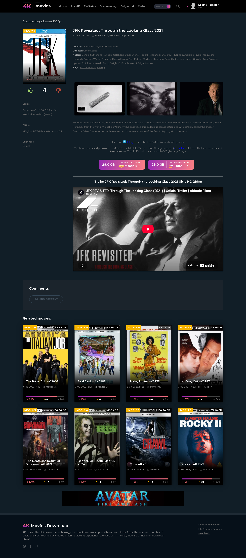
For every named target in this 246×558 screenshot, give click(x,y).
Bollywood (127, 6)
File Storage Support (210, 529)
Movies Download (49, 525)
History (101, 67)
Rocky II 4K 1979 (193, 464)
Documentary (108, 6)
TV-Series (90, 6)
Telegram (132, 142)
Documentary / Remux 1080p (42, 21)
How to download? (209, 524)
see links (179, 148)
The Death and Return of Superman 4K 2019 (43, 462)
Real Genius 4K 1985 (92, 381)
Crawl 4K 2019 (139, 464)
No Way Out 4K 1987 (196, 381)
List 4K (75, 6)
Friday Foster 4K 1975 (145, 381)
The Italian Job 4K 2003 (42, 381)
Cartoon (143, 6)
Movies (63, 6)
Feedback (204, 533)
